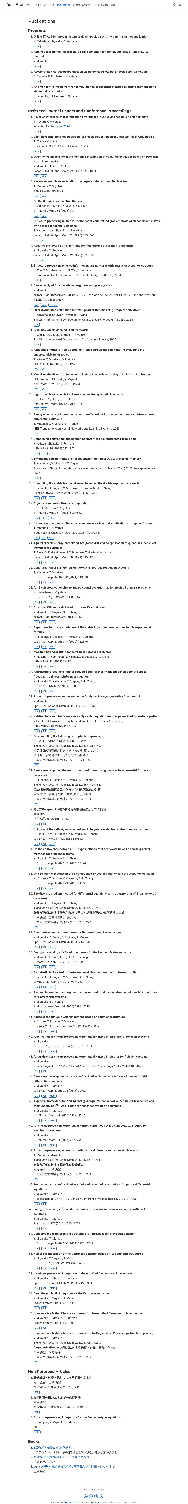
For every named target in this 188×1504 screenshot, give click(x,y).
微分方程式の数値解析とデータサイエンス (62, 1457)
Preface (53, 305)
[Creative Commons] (94, 1496)
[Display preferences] (180, 4)
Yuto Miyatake (18, 5)
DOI (36, 176)
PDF (36, 325)
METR (52, 1031)
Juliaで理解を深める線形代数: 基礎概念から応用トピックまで (74, 1466)
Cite (36, 454)
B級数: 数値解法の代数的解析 (52, 1447)
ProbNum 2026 (60, 126)
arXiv (37, 47)
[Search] (174, 4)
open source (95, 1502)
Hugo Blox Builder (72, 1502)
